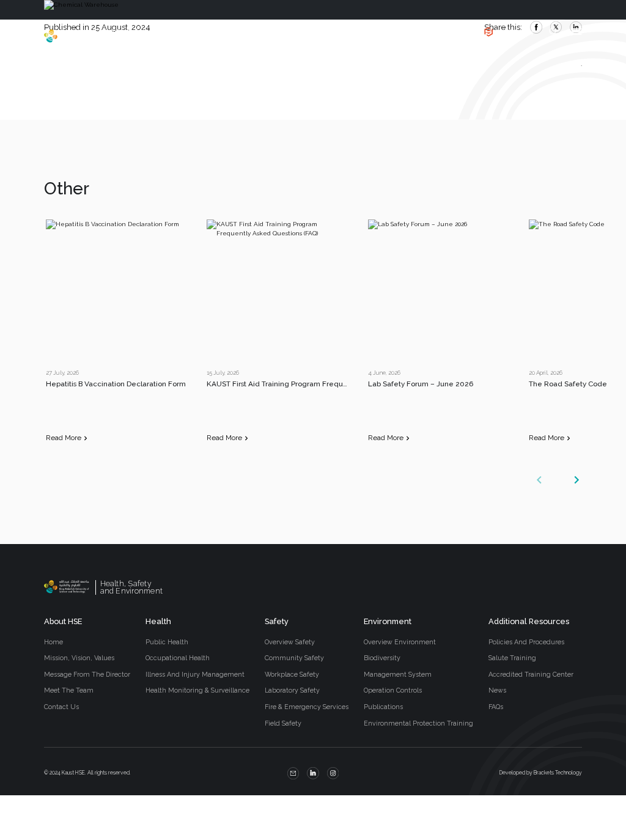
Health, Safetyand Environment (129, 36)
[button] (576, 479)
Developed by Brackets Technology (540, 773)
